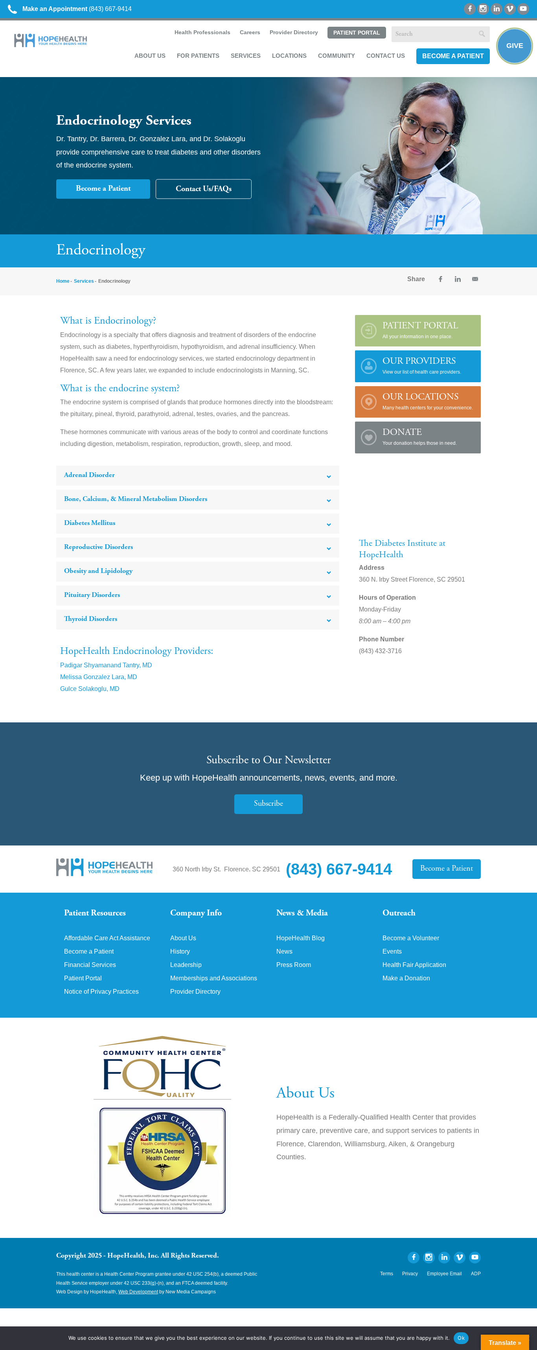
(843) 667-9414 (77, 9)
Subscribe (268, 804)
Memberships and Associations (213, 978)
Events (392, 951)
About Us (150, 55)
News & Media (302, 913)
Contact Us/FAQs (204, 189)
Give (514, 46)
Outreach (399, 913)
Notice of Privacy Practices (101, 992)
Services (246, 55)
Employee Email (444, 1273)
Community (336, 55)
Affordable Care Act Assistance (107, 938)
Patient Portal (356, 32)
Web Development (138, 1292)
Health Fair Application (414, 965)
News (284, 951)
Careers (250, 32)
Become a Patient (453, 56)
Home (63, 281)
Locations (289, 55)
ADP (476, 1273)
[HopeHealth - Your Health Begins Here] (51, 45)
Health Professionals (202, 32)
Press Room (293, 965)
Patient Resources (95, 913)
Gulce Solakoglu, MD (90, 688)
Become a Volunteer (411, 938)
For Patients (198, 55)
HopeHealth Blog (300, 938)
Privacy (410, 1273)
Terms (386, 1273)
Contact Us (385, 55)
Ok (461, 1338)
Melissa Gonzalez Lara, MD (98, 677)
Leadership (186, 965)
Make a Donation (406, 978)
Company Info (196, 913)
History (180, 951)
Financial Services (90, 965)
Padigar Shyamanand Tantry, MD (106, 665)
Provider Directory (294, 32)
